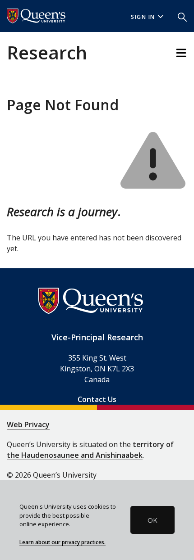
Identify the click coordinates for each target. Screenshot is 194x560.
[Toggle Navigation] (181, 53)
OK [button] (152, 519)
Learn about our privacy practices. (62, 542)
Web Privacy (28, 424)
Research (47, 52)
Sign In (143, 17)
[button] (182, 16)
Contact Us (97, 399)
